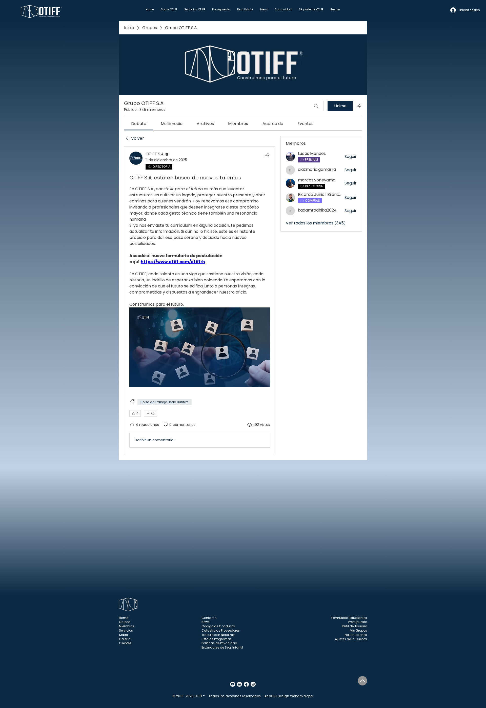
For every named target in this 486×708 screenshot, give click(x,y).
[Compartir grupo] (359, 106)
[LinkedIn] (239, 684)
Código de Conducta (218, 626)
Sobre (123, 635)
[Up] (362, 680)
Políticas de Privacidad (219, 643)
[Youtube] (232, 684)
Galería (125, 639)
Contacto (208, 618)
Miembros (126, 626)
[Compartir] (267, 155)
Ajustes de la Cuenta (351, 639)
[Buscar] (316, 106)
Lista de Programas (216, 639)
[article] (199, 300)
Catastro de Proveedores (220, 630)
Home (123, 618)
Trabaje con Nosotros (218, 635)
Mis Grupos (358, 630)
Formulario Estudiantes (349, 618)
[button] (169, 9)
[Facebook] (246, 684)
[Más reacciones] (150, 413)
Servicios (126, 630)
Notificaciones (356, 635)
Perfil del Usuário (354, 626)
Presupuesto (357, 622)
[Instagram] (253, 684)
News (205, 622)
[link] (138, 124)
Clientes (125, 643)
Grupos (124, 622)
